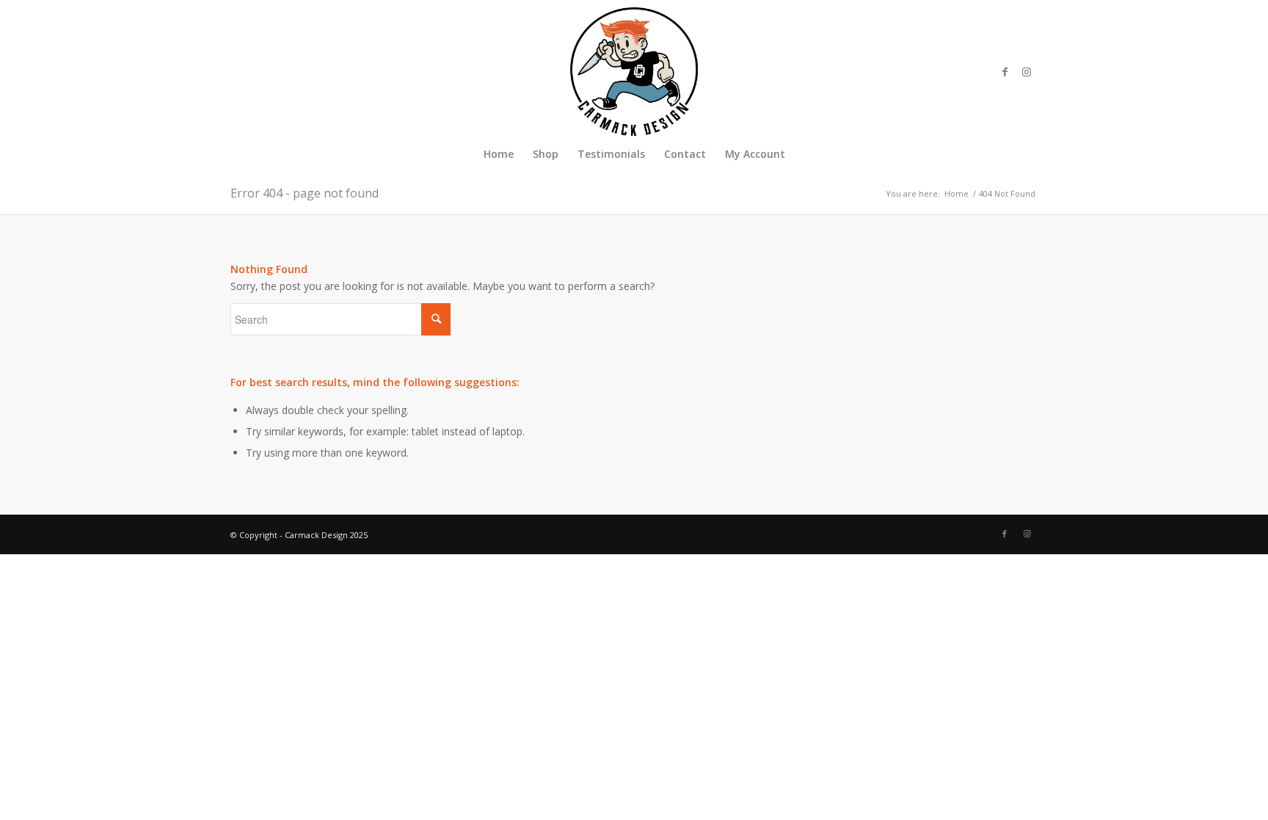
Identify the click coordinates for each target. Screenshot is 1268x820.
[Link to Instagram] (1027, 72)
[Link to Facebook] (1005, 72)
